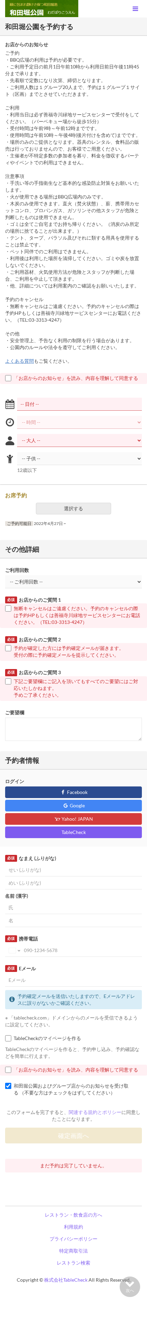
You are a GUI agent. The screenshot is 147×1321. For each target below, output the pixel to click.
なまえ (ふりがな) (31, 858)
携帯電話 (22, 938)
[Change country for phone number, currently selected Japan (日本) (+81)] (13, 950)
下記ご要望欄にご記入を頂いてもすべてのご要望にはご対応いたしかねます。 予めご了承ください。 (76, 688)
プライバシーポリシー (73, 1239)
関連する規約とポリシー (95, 1112)
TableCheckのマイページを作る (47, 1038)
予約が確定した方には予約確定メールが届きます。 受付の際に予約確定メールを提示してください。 (69, 651)
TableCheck (74, 832)
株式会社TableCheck (66, 1280)
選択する (73, 508)
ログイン (14, 781)
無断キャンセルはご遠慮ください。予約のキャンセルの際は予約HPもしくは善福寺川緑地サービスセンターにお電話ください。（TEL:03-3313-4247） (77, 615)
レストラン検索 (73, 1263)
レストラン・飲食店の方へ (73, 1215)
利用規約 (73, 1227)
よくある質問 (19, 361)
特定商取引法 (73, 1251)
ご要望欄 (14, 712)
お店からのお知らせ (26, 44)
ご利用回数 (17, 570)
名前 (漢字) (16, 896)
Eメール (21, 968)
